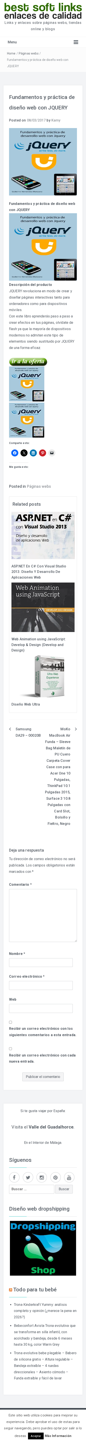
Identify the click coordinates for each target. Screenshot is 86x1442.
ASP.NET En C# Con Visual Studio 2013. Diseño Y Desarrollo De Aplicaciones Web (38, 571)
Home (11, 53)
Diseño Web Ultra (25, 704)
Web (12, 999)
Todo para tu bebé (35, 1290)
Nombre (17, 954)
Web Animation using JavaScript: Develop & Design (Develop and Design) (38, 644)
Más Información (58, 1436)
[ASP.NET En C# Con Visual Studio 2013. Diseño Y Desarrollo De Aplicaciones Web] (43, 535)
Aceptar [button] (36, 1436)
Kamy (56, 120)
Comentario (20, 884)
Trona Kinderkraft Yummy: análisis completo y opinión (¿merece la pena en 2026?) (45, 1311)
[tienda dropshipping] (43, 1248)
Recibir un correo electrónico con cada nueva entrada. (42, 1058)
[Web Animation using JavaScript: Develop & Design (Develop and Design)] (43, 607)
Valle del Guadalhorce (51, 1127)
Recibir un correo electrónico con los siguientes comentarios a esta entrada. (42, 1031)
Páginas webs (29, 53)
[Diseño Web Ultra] (43, 676)
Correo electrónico (27, 976)
